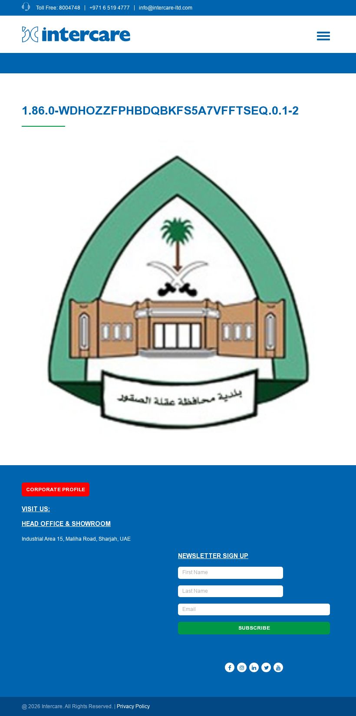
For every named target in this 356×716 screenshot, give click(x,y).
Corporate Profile (55, 489)
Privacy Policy (133, 706)
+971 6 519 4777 (109, 7)
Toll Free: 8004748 (58, 7)
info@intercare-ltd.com (165, 7)
